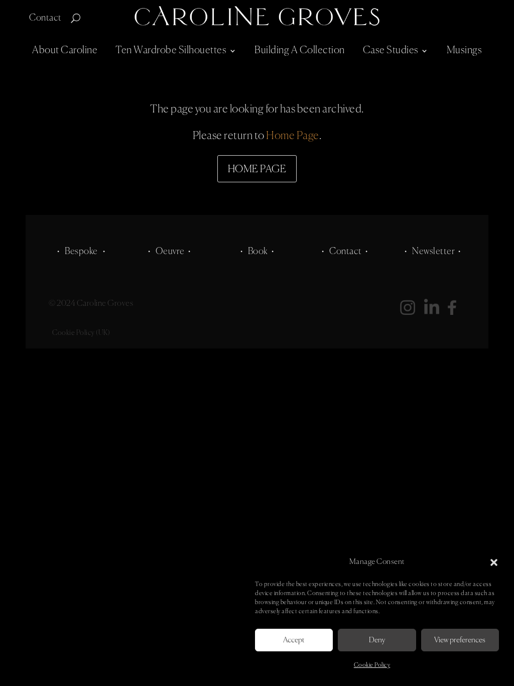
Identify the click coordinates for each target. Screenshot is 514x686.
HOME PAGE (257, 169)
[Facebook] (452, 311)
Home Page (292, 136)
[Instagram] (412, 311)
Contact (45, 19)
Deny (377, 640)
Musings (464, 50)
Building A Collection (299, 50)
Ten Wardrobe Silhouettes (170, 50)
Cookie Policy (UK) (81, 332)
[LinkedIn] (436, 311)
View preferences (459, 640)
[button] (494, 562)
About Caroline (64, 50)
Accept (294, 640)
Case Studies (391, 50)
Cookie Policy (372, 665)
